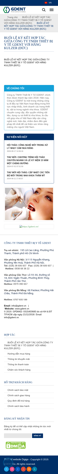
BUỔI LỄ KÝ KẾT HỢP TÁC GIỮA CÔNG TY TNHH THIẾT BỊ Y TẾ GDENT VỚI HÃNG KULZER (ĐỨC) (28, 20)
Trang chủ (12, 17)
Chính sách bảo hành (18, 406)
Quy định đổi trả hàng (18, 400)
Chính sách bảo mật (17, 390)
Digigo (25, 459)
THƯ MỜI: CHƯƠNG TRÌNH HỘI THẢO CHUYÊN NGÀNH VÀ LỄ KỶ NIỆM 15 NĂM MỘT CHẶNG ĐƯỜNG (27, 160)
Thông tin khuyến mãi (18, 359)
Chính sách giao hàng (18, 395)
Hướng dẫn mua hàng (18, 353)
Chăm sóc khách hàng (18, 369)
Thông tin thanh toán (18, 364)
